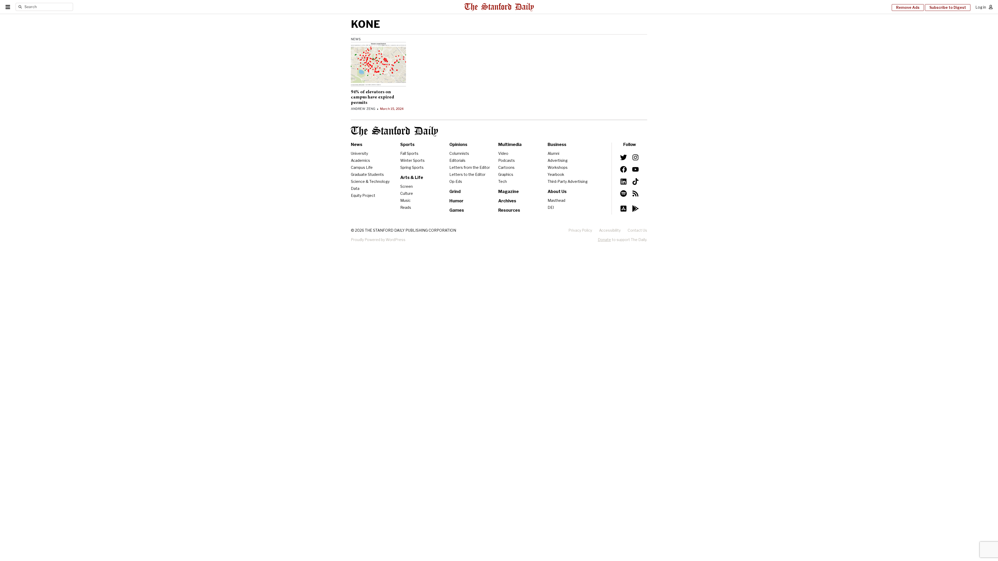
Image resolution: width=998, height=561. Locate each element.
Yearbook (556, 174)
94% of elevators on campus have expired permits (372, 97)
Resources (509, 210)
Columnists (459, 153)
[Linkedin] (623, 181)
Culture (406, 193)
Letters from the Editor (469, 167)
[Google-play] (635, 208)
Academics (360, 160)
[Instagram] (635, 157)
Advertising (558, 160)
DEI (551, 207)
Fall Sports (409, 153)
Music (405, 200)
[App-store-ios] (623, 208)
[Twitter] (623, 157)
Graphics (505, 174)
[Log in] (991, 7)
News (356, 39)
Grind (455, 191)
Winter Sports (412, 160)
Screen (406, 186)
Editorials (457, 160)
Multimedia (510, 144)
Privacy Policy (580, 230)
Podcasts (506, 160)
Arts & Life (411, 177)
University (359, 153)
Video (503, 153)
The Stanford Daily (394, 131)
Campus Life (362, 167)
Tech (502, 181)
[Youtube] (635, 169)
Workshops (558, 167)
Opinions (458, 144)
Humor (456, 200)
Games (456, 210)
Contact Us (637, 230)
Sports (407, 144)
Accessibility (610, 230)
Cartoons (506, 167)
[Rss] (635, 193)
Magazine (508, 191)
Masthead (556, 200)
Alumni (553, 153)
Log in (980, 7)
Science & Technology (370, 181)
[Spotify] (623, 193)
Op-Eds (455, 181)
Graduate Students (367, 174)
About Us (557, 191)
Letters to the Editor (467, 174)
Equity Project (363, 195)
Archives (507, 200)
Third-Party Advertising (568, 181)
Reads (405, 207)
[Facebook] (623, 169)
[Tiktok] (635, 181)
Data (355, 188)
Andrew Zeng (363, 109)
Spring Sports (412, 167)
